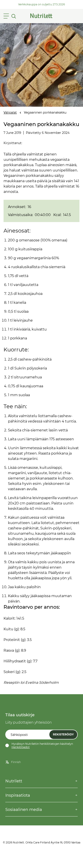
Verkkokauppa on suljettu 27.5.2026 (41, 4)
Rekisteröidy (63, 734)
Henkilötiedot (21, 747)
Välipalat (10, 112)
